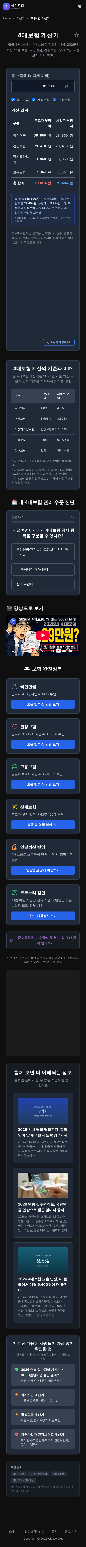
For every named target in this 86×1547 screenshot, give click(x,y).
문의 (54, 1531)
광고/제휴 (71, 1531)
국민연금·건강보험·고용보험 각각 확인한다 (42, 552)
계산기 (20, 18)
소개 (12, 1531)
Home (7, 18)
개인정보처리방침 (33, 1531)
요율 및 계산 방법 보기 (43, 704)
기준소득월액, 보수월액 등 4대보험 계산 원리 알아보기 (45, 940)
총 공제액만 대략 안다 (32, 569)
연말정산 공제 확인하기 (43, 870)
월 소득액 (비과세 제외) (30, 76)
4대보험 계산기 (40, 18)
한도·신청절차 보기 (43, 916)
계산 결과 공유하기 (61, 342)
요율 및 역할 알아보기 (43, 825)
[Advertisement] (43, 291)
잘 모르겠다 (24, 584)
